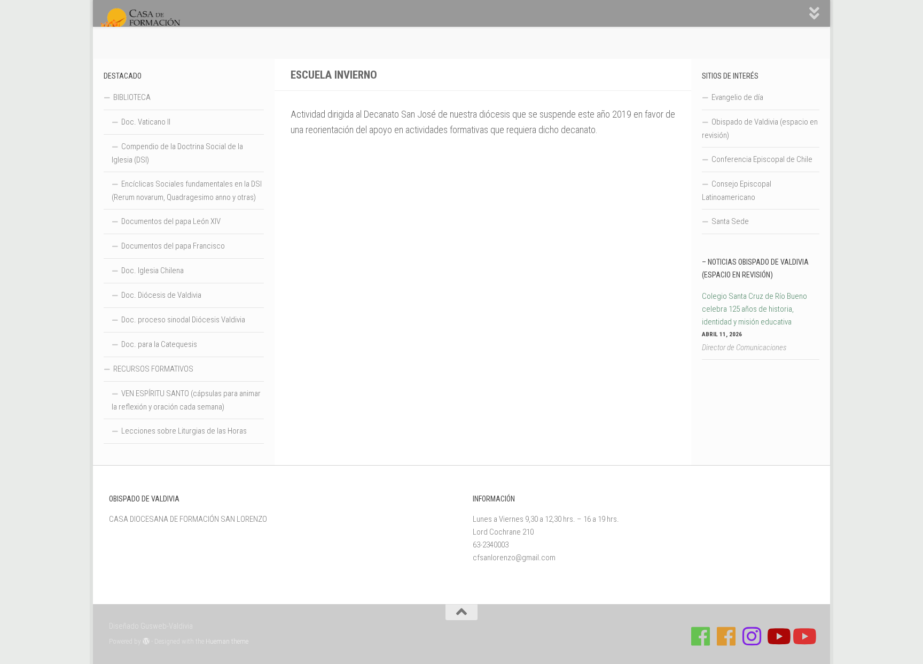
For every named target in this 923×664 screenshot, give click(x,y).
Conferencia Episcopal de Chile (761, 159)
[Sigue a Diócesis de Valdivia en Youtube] (803, 636)
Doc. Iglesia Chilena (152, 270)
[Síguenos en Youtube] (777, 636)
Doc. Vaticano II (145, 122)
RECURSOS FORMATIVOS (153, 369)
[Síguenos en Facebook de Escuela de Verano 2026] (726, 636)
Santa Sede (730, 221)
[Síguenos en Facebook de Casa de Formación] (700, 636)
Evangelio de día (737, 97)
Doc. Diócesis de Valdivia (161, 295)
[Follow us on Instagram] (752, 636)
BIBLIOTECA (132, 97)
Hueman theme (227, 641)
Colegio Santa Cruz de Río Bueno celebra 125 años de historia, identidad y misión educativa (754, 309)
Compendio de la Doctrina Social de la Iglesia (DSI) (177, 153)
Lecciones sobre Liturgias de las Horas (184, 431)
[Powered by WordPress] (146, 641)
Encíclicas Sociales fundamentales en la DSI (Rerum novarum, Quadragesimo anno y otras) (187, 190)
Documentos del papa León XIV (171, 221)
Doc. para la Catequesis (159, 344)
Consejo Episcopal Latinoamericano (736, 190)
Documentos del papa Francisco (173, 246)
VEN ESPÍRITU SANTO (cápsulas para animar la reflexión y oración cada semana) (186, 400)
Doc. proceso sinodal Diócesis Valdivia (183, 320)
